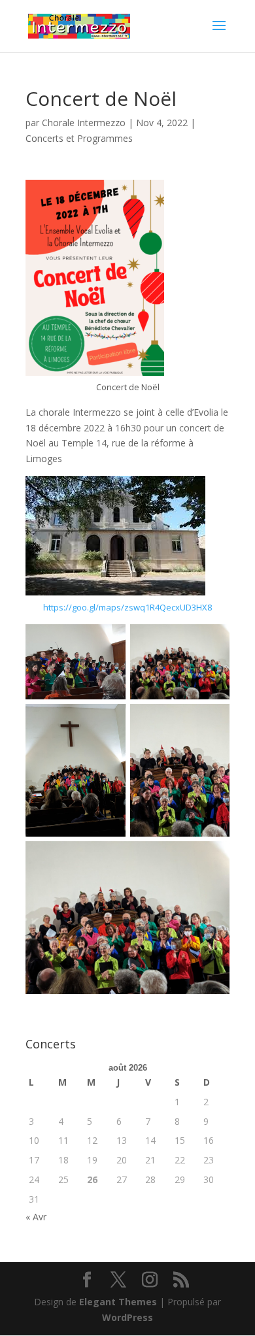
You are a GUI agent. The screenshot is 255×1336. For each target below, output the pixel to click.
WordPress (127, 1317)
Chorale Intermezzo (84, 122)
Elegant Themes (118, 1301)
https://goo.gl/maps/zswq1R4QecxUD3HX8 (127, 607)
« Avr (36, 1217)
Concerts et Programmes (79, 138)
